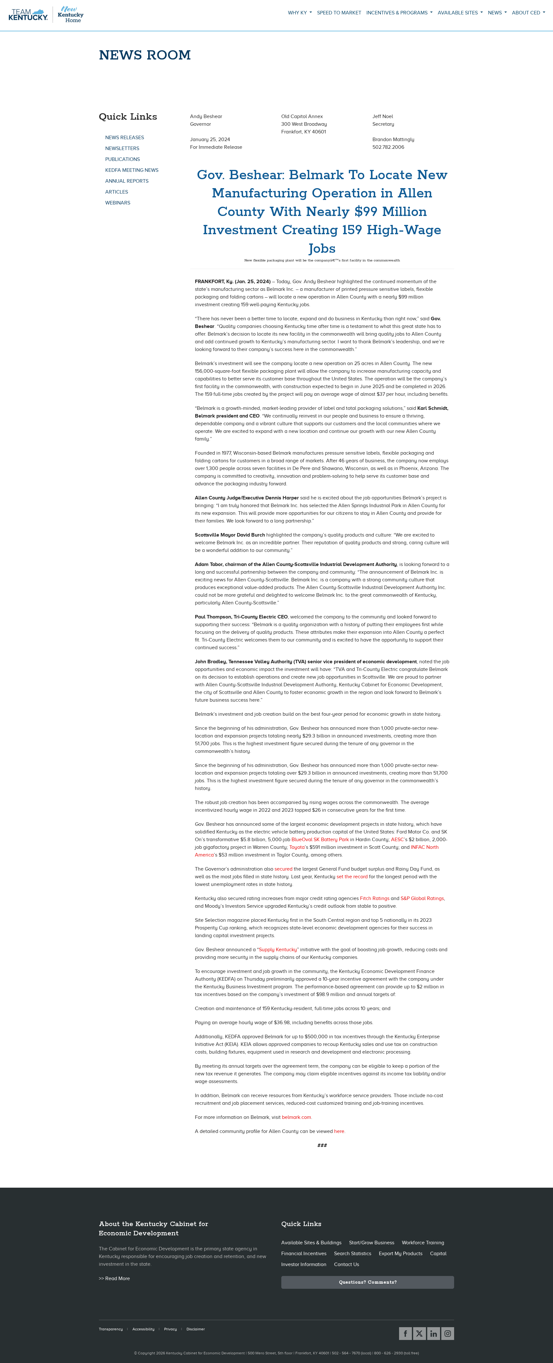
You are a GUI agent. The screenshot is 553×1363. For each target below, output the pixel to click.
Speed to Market (339, 13)
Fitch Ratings (374, 898)
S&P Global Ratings (422, 898)
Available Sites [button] (458, 13)
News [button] (495, 13)
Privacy (170, 1329)
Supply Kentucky (278, 950)
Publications (122, 159)
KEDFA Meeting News (131, 170)
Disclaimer (196, 1329)
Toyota (297, 847)
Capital (438, 1253)
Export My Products (400, 1253)
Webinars (117, 203)
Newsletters (122, 148)
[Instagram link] (447, 1333)
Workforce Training (423, 1243)
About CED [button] (526, 13)
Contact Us (346, 1264)
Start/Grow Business (371, 1243)
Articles (116, 192)
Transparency (111, 1329)
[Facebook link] (405, 1333)
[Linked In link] (433, 1333)
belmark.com (296, 1117)
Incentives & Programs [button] (397, 13)
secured (284, 869)
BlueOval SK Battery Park (320, 839)
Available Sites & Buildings (311, 1243)
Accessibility (143, 1329)
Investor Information (303, 1264)
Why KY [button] (298, 13)
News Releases (124, 137)
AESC (397, 839)
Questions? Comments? (368, 1282)
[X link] (419, 1333)
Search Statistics (352, 1253)
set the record (352, 877)
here (339, 1131)
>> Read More (114, 1278)
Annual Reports (126, 181)
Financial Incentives (303, 1253)
